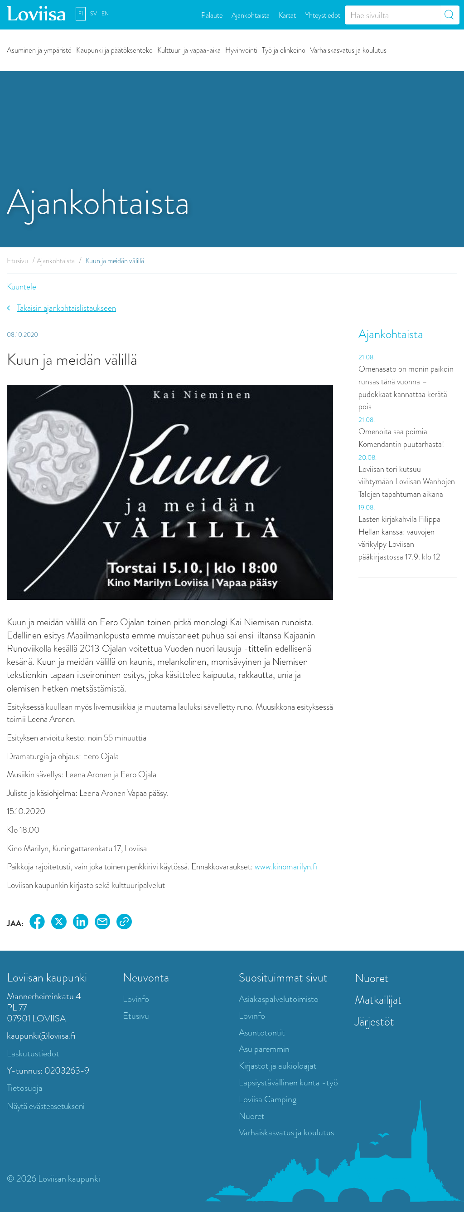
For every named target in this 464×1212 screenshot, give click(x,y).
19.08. (366, 507)
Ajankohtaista (251, 15)
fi (80, 14)
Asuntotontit (262, 1032)
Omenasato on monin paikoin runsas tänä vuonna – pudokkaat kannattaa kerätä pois (406, 387)
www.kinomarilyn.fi (286, 866)
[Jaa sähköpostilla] (102, 923)
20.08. (367, 457)
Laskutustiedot (33, 1053)
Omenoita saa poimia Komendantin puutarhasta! (401, 438)
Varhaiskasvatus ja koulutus (348, 49)
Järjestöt (374, 1021)
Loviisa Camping (267, 1099)
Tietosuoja (25, 1087)
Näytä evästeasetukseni (46, 1106)
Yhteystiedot (322, 15)
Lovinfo (136, 999)
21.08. (366, 357)
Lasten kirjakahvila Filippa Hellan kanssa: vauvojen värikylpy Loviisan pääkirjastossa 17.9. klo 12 (399, 538)
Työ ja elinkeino (283, 49)
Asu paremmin (264, 1048)
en (105, 14)
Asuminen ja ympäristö (39, 49)
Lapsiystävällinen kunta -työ (288, 1082)
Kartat (287, 15)
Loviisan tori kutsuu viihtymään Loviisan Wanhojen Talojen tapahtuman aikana (406, 481)
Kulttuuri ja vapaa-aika (189, 49)
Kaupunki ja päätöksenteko (114, 49)
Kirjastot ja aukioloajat (278, 1065)
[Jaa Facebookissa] (37, 923)
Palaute (211, 15)
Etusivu (17, 260)
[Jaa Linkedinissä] (81, 923)
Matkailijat (378, 999)
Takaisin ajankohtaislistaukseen (66, 308)
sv (93, 14)
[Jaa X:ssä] (59, 923)
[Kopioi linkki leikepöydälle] (124, 923)
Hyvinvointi (241, 49)
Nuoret (252, 1116)
